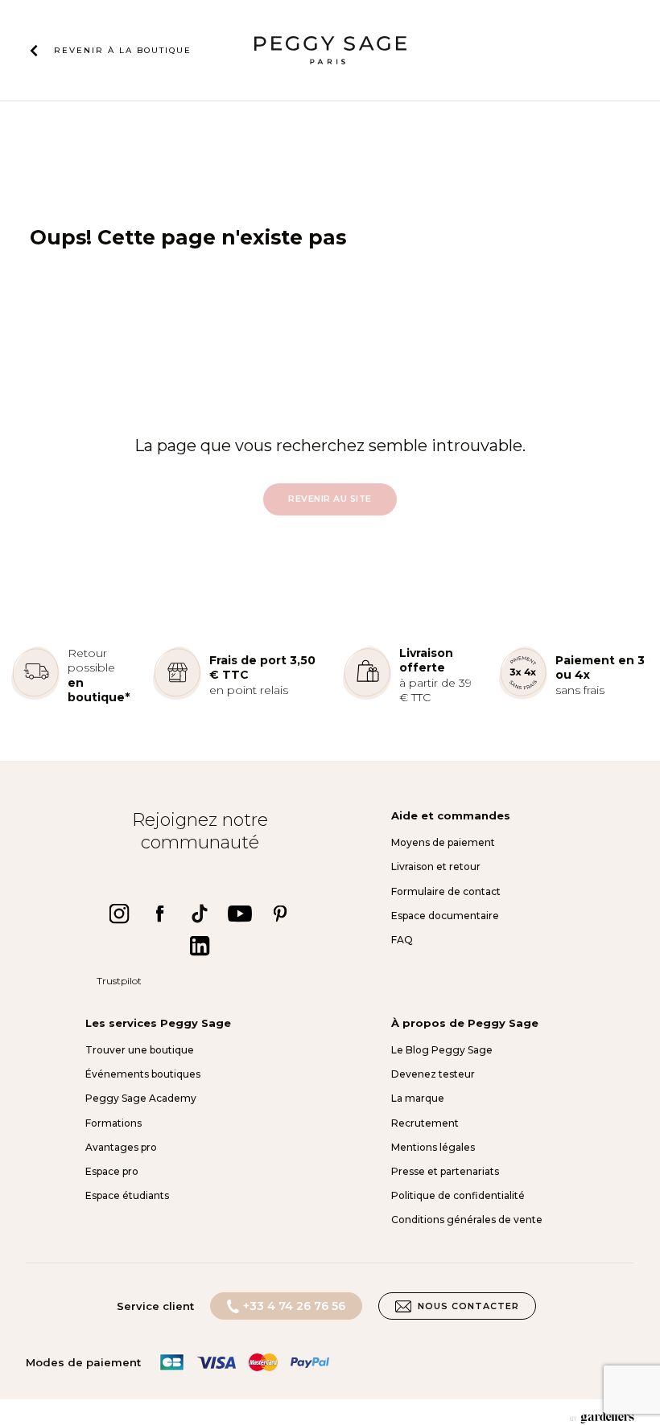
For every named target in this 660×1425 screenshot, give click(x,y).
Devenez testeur (433, 1074)
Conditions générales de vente (466, 1220)
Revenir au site (330, 499)
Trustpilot (119, 981)
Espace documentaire (445, 916)
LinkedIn (200, 946)
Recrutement (425, 1123)
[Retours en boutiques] (35, 696)
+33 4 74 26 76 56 (294, 1306)
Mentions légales (433, 1147)
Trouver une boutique (139, 1050)
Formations (113, 1123)
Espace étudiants (127, 1195)
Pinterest (280, 913)
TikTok (200, 913)
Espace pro (111, 1171)
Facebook (159, 913)
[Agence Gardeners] (602, 1417)
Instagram (119, 913)
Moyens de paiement (443, 842)
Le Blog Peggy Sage (442, 1050)
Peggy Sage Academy (140, 1098)
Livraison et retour (436, 866)
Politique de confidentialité (458, 1195)
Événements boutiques (142, 1074)
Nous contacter (468, 1306)
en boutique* (99, 690)
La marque (417, 1098)
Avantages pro (121, 1147)
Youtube (240, 913)
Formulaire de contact (446, 891)
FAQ (402, 940)
